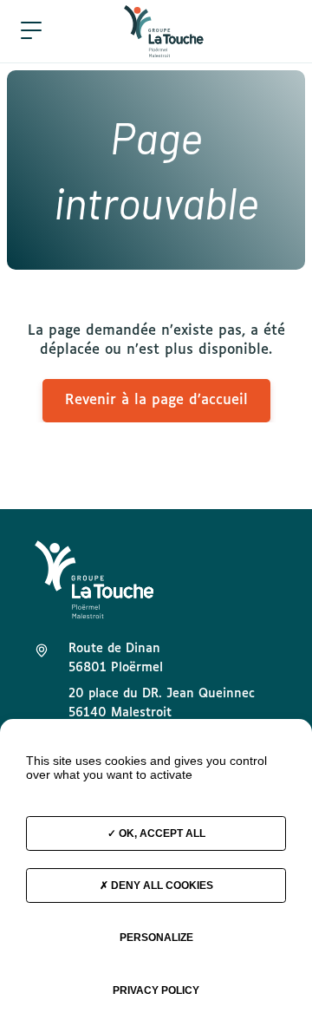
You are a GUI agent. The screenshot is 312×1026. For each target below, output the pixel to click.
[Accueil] (164, 31)
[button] (31, 31)
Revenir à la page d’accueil (156, 400)
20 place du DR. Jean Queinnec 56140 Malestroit (161, 703)
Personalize (156, 937)
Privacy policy (156, 990)
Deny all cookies (160, 885)
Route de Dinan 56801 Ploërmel (115, 658)
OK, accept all (160, 833)
